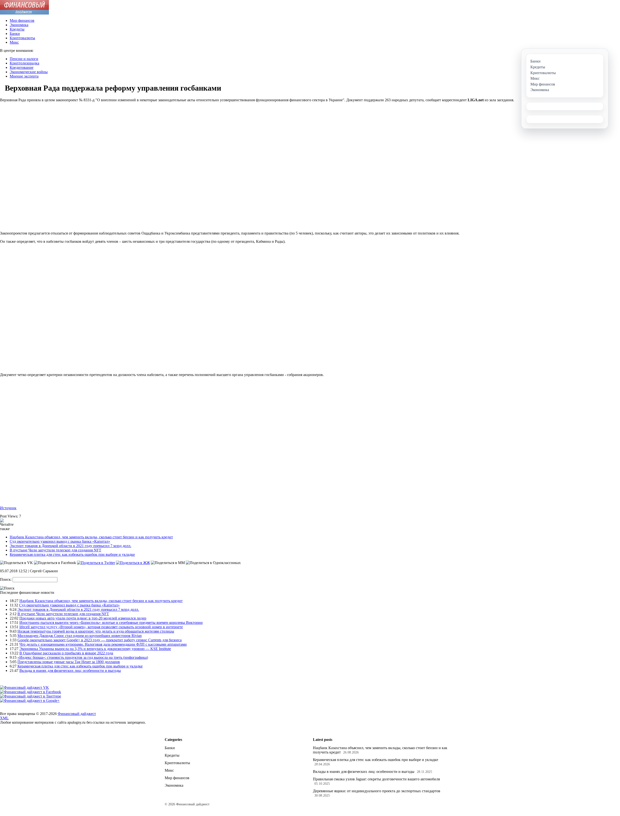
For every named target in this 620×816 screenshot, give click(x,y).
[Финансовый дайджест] (24, 13)
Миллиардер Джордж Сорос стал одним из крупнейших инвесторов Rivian (79, 636)
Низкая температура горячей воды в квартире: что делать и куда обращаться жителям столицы (95, 631)
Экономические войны (29, 72)
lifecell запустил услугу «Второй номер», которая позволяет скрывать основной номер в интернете (101, 627)
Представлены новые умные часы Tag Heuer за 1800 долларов (68, 662)
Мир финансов (22, 20)
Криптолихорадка (24, 63)
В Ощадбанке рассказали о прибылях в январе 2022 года (66, 653)
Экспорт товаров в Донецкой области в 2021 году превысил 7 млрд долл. (70, 546)
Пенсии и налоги (24, 59)
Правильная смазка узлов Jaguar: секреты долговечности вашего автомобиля (376, 779)
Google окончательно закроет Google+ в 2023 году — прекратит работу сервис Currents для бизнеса (99, 640)
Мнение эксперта (24, 76)
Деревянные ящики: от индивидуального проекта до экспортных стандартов (376, 791)
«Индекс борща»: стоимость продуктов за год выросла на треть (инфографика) (82, 657)
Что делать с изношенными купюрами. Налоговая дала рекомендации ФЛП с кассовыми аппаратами (103, 644)
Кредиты (17, 29)
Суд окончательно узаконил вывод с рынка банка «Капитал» (60, 541)
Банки (15, 33)
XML (4, 718)
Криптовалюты (22, 38)
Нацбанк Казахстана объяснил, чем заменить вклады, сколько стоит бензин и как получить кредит (91, 537)
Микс (14, 42)
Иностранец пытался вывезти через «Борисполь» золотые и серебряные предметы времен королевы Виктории (111, 622)
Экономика (19, 25)
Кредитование (21, 67)
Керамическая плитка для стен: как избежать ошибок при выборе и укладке (72, 554)
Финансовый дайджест (77, 714)
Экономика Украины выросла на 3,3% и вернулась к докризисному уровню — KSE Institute (95, 649)
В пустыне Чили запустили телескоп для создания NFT (55, 550)
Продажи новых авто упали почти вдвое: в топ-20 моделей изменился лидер (82, 618)
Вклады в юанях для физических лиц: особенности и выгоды (70, 670)
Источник (8, 508)
